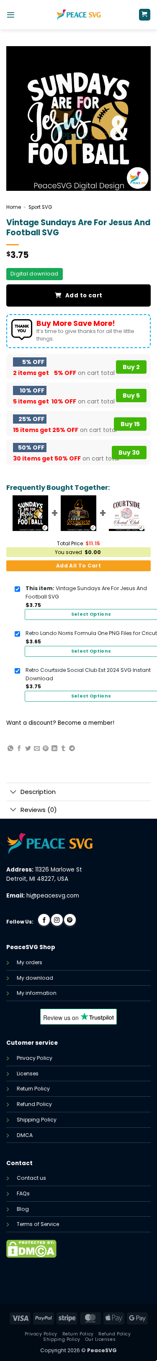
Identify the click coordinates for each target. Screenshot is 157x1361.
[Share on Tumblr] (63, 748)
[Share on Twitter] (28, 748)
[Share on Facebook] (19, 748)
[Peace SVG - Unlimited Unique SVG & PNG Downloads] (78, 14)
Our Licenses (100, 1339)
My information (37, 993)
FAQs (23, 1193)
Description (38, 791)
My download (35, 977)
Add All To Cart (78, 565)
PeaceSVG (102, 1350)
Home (13, 207)
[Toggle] (13, 792)
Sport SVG (40, 207)
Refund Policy (34, 1104)
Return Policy (33, 1088)
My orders (29, 962)
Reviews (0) (39, 809)
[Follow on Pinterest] (70, 920)
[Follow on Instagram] (57, 920)
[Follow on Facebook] (44, 920)
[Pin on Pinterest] (46, 748)
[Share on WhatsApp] (10, 748)
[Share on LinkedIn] (54, 748)
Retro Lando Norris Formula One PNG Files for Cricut (91, 633)
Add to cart (83, 295)
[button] (10, 14)
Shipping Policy (37, 1119)
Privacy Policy (34, 1058)
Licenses (28, 1073)
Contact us (31, 1177)
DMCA (25, 1135)
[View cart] (144, 15)
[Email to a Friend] (37, 748)
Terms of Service (38, 1224)
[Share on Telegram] (72, 748)
